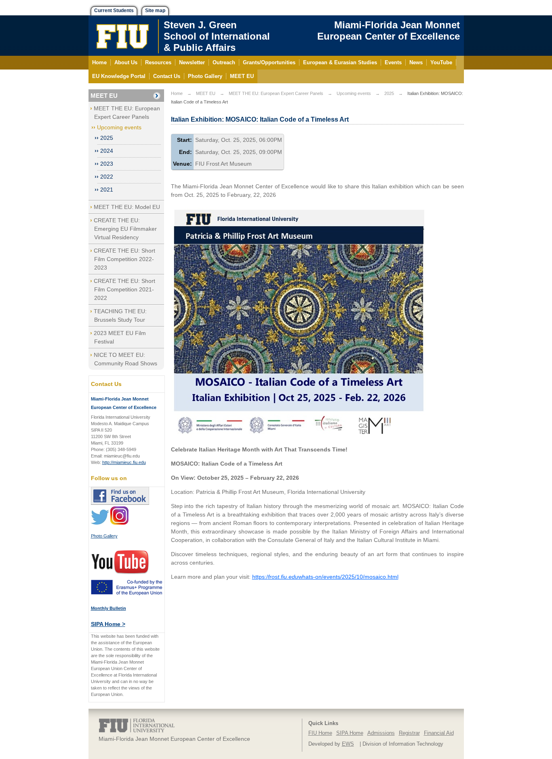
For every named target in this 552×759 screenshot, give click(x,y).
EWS (348, 744)
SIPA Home (349, 733)
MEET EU (104, 95)
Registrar (409, 733)
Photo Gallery (104, 535)
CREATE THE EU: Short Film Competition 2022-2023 (124, 259)
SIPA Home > (108, 624)
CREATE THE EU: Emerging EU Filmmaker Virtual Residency (125, 228)
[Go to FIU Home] (123, 35)
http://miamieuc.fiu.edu (124, 462)
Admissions (381, 733)
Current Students (114, 10)
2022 (106, 176)
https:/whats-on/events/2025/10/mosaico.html (325, 576)
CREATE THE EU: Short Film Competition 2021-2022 (124, 289)
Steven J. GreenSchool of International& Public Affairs (217, 36)
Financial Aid (439, 733)
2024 (106, 151)
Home (177, 93)
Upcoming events (119, 127)
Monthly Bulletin (108, 608)
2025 (106, 138)
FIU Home (320, 733)
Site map (155, 10)
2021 (106, 189)
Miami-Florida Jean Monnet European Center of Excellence (388, 30)
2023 (106, 163)
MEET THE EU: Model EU (127, 207)
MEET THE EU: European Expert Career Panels (276, 93)
